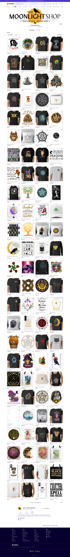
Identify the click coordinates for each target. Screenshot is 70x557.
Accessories (49, 6)
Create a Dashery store (26, 540)
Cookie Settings (36, 540)
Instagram (49, 531)
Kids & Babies (43, 6)
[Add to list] (19, 37)
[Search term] (44, 4)
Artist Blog (24, 539)
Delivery (35, 531)
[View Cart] (62, 4)
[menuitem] (8, 7)
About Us (24, 531)
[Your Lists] (60, 4)
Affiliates (24, 535)
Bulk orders (14, 540)
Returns (35, 532)
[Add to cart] (19, 53)
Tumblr (49, 535)
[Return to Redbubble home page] (10, 4)
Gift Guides (14, 531)
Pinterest (49, 536)
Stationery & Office (56, 6)
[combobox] (30, 4)
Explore (8, 6)
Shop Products (31, 29)
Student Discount (14, 536)
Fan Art (13, 532)
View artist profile (39, 26)
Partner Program (25, 533)
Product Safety (36, 536)
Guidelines (36, 535)
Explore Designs (37, 29)
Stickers (20, 6)
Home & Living (36, 6)
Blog (12, 535)
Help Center (36, 533)
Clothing (14, 6)
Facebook (49, 532)
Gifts (62, 6)
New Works (14, 533)
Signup (13, 539)
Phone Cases (25, 6)
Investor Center (25, 532)
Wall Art (31, 6)
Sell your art (24, 536)
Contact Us (36, 539)
